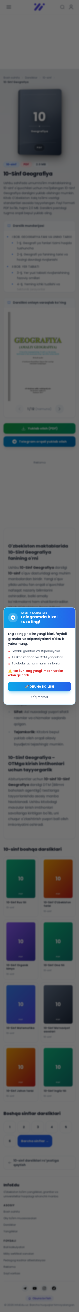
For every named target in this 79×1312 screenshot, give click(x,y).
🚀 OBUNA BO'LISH (39, 686)
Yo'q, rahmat (39, 697)
